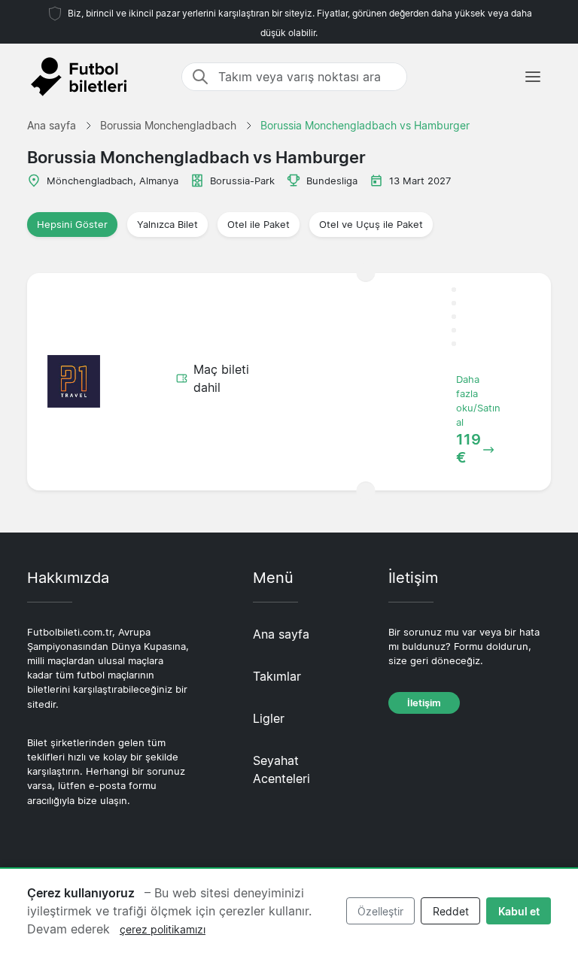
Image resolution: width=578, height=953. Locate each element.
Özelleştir (380, 911)
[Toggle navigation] (533, 77)
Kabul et (519, 911)
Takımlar (277, 676)
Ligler (268, 718)
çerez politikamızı (162, 929)
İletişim (424, 703)
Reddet (451, 911)
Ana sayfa (281, 634)
